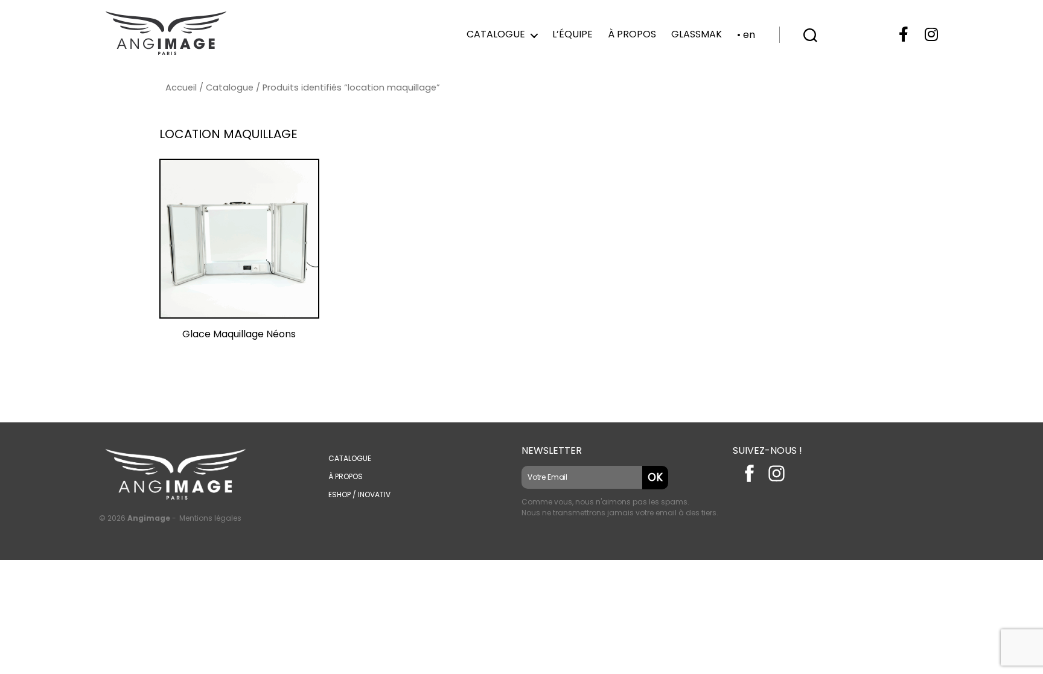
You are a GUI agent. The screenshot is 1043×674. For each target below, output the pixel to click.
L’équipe (572, 34)
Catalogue (496, 34)
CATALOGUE (349, 458)
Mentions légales (210, 518)
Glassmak (696, 34)
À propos (632, 34)
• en (746, 34)
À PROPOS (345, 476)
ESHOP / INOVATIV (359, 494)
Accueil (181, 87)
